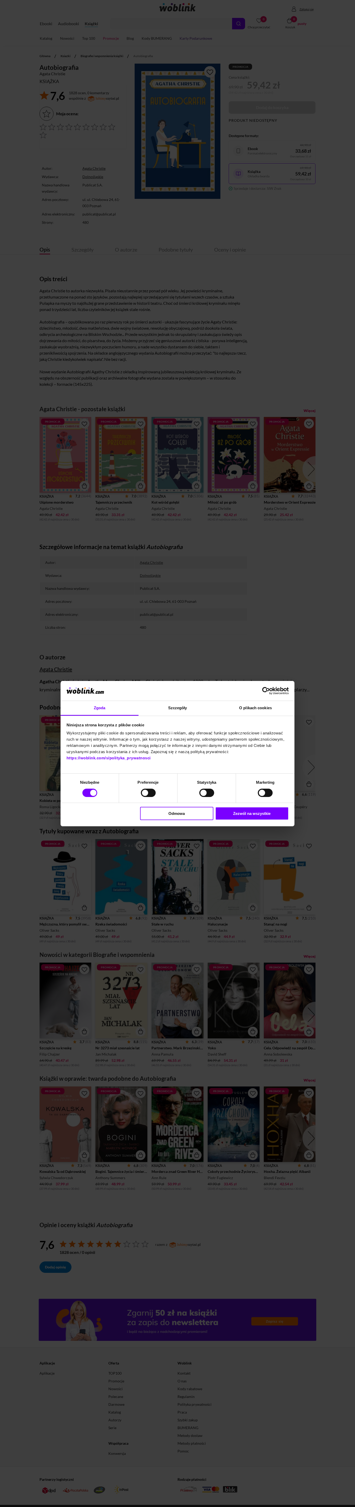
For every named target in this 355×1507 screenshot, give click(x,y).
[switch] (148, 793)
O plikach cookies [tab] (255, 708)
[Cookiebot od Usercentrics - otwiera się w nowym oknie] (266, 691)
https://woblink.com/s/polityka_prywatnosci (109, 758)
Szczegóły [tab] (177, 708)
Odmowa (176, 813)
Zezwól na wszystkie (252, 813)
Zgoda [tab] (100, 708)
